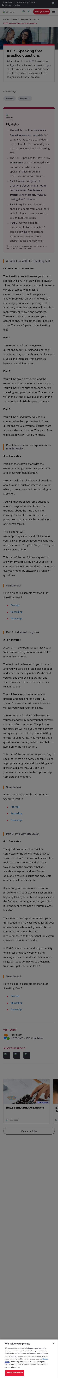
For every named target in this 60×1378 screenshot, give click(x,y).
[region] (29, 1358)
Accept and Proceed (15, 1373)
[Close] (53, 1344)
